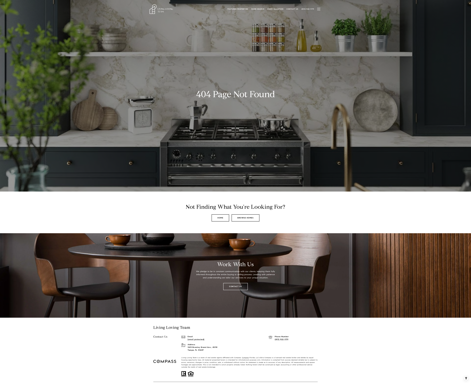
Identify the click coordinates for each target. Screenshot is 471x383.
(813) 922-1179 (281, 339)
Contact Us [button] (235, 286)
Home (220, 218)
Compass (245, 357)
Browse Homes (245, 218)
